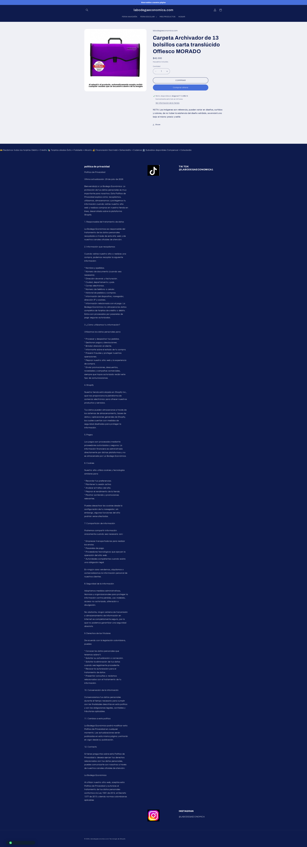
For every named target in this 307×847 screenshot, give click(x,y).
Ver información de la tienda (168, 103)
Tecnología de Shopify (117, 839)
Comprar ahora (180, 87)
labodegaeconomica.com (99, 839)
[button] (87, 10)
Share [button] (157, 125)
